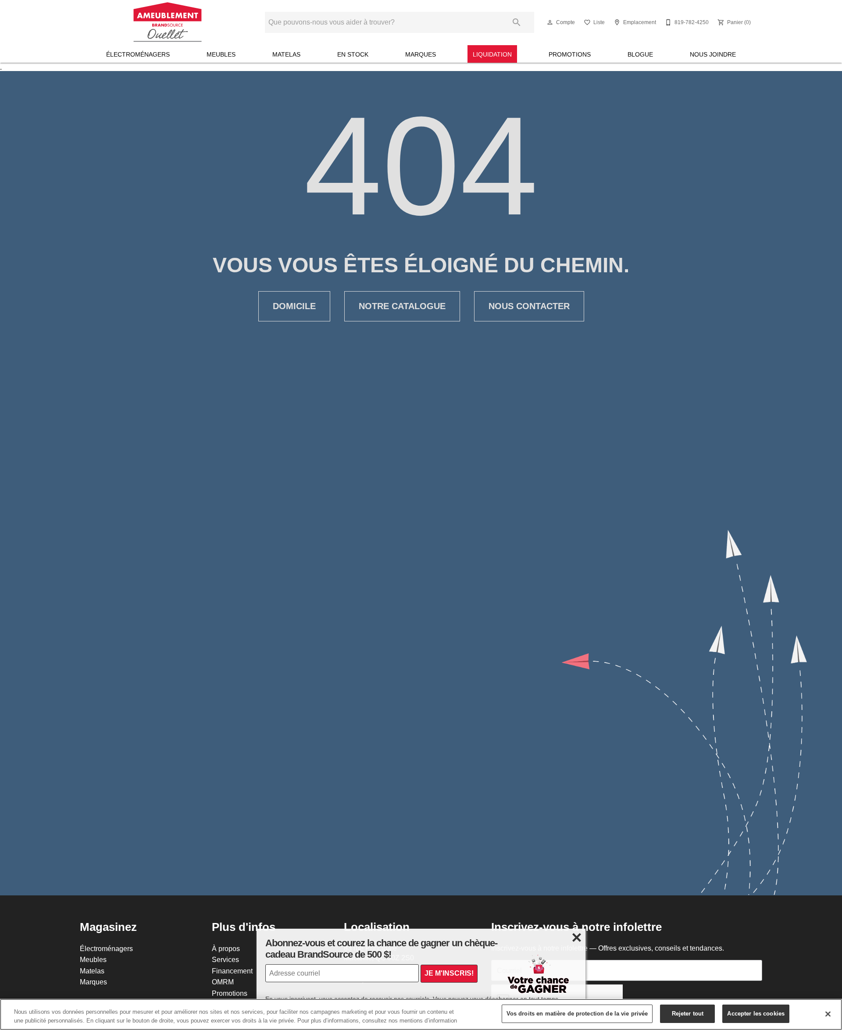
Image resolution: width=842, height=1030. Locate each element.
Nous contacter (529, 306)
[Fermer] (828, 1013)
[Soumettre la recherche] (517, 22)
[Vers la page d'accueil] (167, 22)
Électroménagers (138, 54)
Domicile (294, 306)
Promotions (570, 54)
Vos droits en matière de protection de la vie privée (577, 1013)
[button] (550, 22)
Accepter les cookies (756, 1013)
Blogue (640, 54)
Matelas (286, 54)
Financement (232, 971)
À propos (226, 948)
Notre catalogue (402, 306)
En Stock (352, 54)
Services (225, 959)
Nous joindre (713, 54)
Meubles (221, 54)
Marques (420, 54)
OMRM (223, 982)
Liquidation (492, 54)
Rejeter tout (688, 1013)
